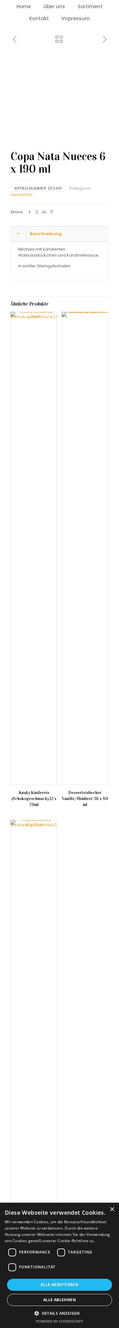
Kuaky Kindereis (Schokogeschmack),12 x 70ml (33, 798)
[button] (59, 1313)
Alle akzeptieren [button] (59, 1284)
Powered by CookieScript (59, 1321)
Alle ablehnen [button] (59, 1299)
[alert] (59, 1265)
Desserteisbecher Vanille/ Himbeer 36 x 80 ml (85, 798)
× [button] (111, 1209)
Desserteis (21, 195)
